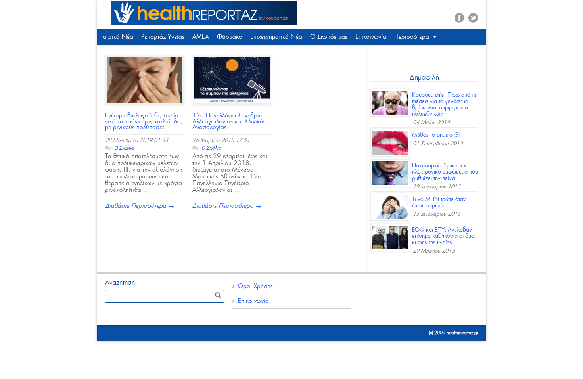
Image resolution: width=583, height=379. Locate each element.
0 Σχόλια (124, 148)
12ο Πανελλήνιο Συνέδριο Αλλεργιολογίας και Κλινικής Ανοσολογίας (228, 121)
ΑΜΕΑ (200, 37)
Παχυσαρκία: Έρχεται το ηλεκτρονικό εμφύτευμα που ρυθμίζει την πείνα (445, 172)
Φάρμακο (229, 37)
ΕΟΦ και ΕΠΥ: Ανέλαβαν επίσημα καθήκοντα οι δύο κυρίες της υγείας (443, 236)
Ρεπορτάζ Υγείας (162, 37)
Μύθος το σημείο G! (436, 135)
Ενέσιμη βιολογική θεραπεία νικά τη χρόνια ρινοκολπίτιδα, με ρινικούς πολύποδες (144, 121)
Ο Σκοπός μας (328, 37)
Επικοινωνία (370, 37)
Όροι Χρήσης (255, 286)
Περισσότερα (411, 37)
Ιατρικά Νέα (117, 37)
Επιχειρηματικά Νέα (276, 37)
